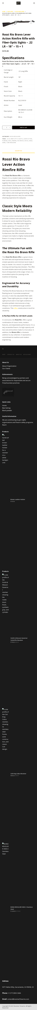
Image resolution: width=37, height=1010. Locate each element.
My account (27, 354)
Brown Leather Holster (18, 499)
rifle (9, 140)
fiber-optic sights (17, 139)
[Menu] (3, 3)
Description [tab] (18, 151)
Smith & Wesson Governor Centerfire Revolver (19, 639)
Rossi (26, 140)
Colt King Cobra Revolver (18, 773)
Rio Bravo (20, 140)
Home (4, 405)
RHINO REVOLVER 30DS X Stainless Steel (22, 908)
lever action (28, 139)
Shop (3, 354)
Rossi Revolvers (15, 136)
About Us (19, 354)
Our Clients (6, 368)
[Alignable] (3, 348)
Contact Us (10, 354)
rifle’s (16, 308)
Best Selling (6, 408)
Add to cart (23, 127)
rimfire (14, 140)
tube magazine (11, 142)
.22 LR (8, 139)
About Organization (9, 366)
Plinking (5, 140)
